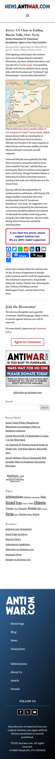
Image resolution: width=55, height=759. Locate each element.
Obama (23, 50)
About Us (16, 672)
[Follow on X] (28, 712)
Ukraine (23, 514)
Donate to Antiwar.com (18, 559)
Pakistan (27, 497)
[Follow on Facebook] (20, 712)
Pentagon (22, 508)
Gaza (29, 514)
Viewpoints (18, 649)
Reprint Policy (13, 539)
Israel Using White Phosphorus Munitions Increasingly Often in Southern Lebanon (23, 426)
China (16, 509)
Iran (19, 503)
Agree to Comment (27, 342)
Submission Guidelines (18, 544)
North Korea (45, 509)
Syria (38, 50)
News (14, 640)
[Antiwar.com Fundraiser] (28, 386)
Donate (15, 689)
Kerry (16, 50)
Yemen (35, 514)
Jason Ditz (13, 47)
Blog (13, 632)
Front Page (17, 623)
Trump (9, 508)
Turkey (30, 503)
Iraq (43, 497)
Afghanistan (14, 497)
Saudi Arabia (36, 497)
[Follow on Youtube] (35, 712)
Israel (10, 502)
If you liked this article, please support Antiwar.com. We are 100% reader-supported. (27, 236)
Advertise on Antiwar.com (27, 392)
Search (15, 680)
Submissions (19, 664)
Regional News (13, 554)
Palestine (25, 503)
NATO (16, 515)
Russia (31, 50)
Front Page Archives (16, 534)
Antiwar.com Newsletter (19, 529)
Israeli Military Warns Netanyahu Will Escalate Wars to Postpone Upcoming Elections (26, 462)
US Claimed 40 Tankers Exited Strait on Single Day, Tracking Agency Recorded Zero (27, 448)
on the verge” (26, 65)
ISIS (39, 508)
